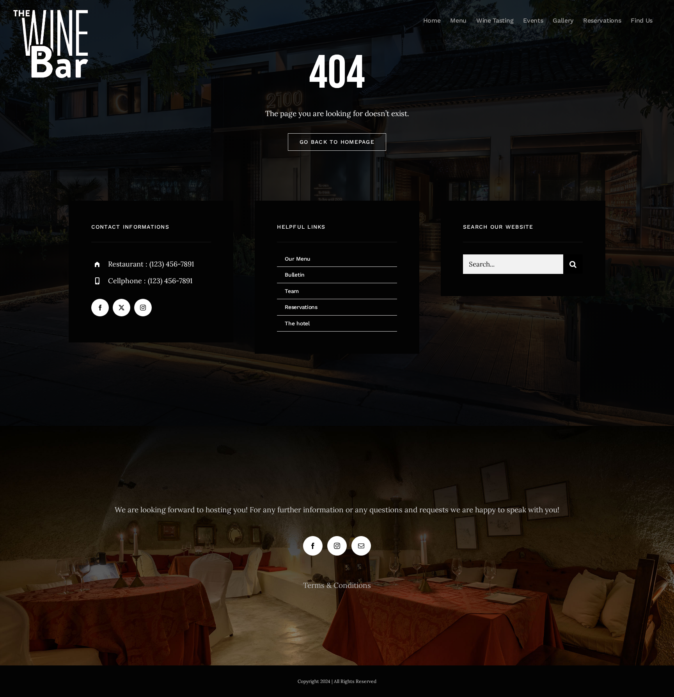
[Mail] (361, 546)
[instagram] (143, 307)
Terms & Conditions (337, 585)
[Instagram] (337, 546)
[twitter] (121, 307)
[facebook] (100, 307)
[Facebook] (313, 546)
